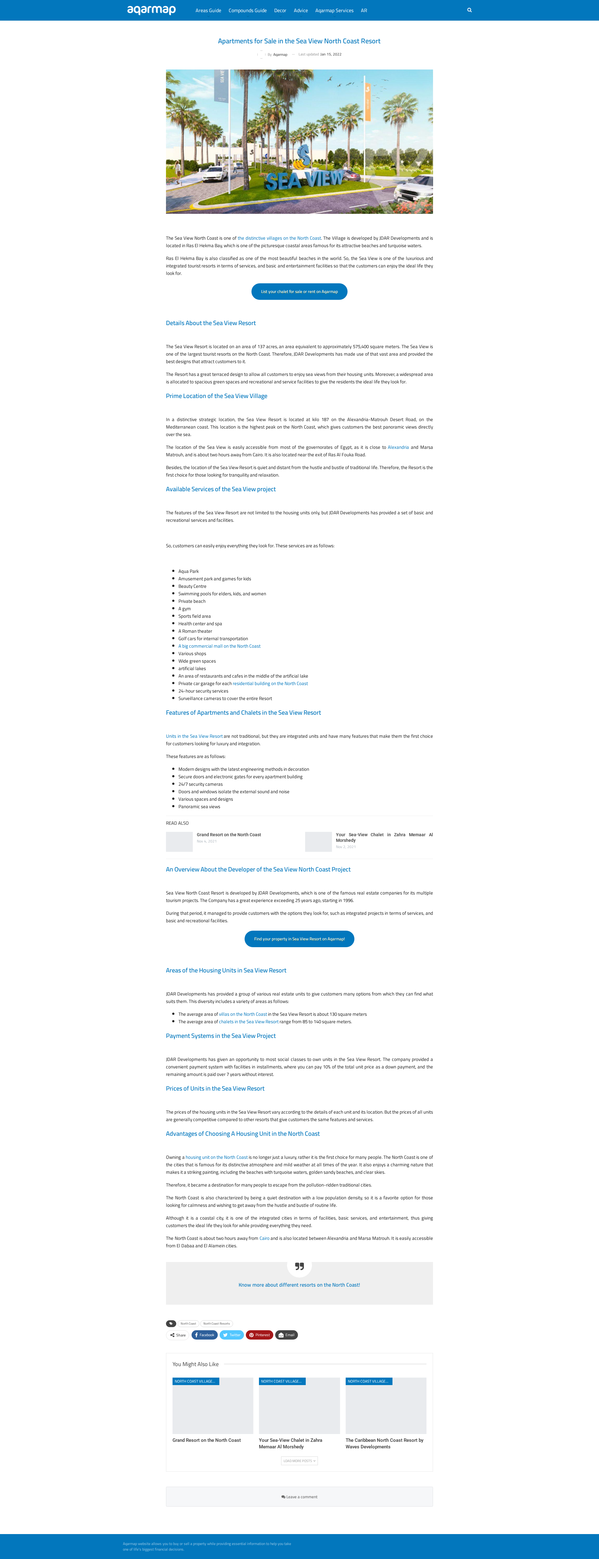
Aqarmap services (334, 10)
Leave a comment (301, 1496)
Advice (301, 10)
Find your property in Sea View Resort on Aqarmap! (299, 939)
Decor (280, 10)
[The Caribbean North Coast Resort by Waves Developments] (386, 1406)
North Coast (188, 1323)
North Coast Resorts (216, 1323)
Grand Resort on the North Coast (229, 834)
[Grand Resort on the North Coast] (179, 842)
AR (364, 10)
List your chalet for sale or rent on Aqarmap (299, 291)
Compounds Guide (248, 10)
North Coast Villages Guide (197, 1381)
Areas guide (208, 10)
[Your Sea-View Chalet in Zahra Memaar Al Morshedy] (318, 842)
